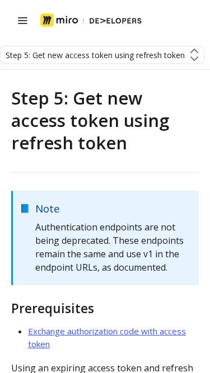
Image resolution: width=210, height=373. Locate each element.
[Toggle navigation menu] (22, 20)
